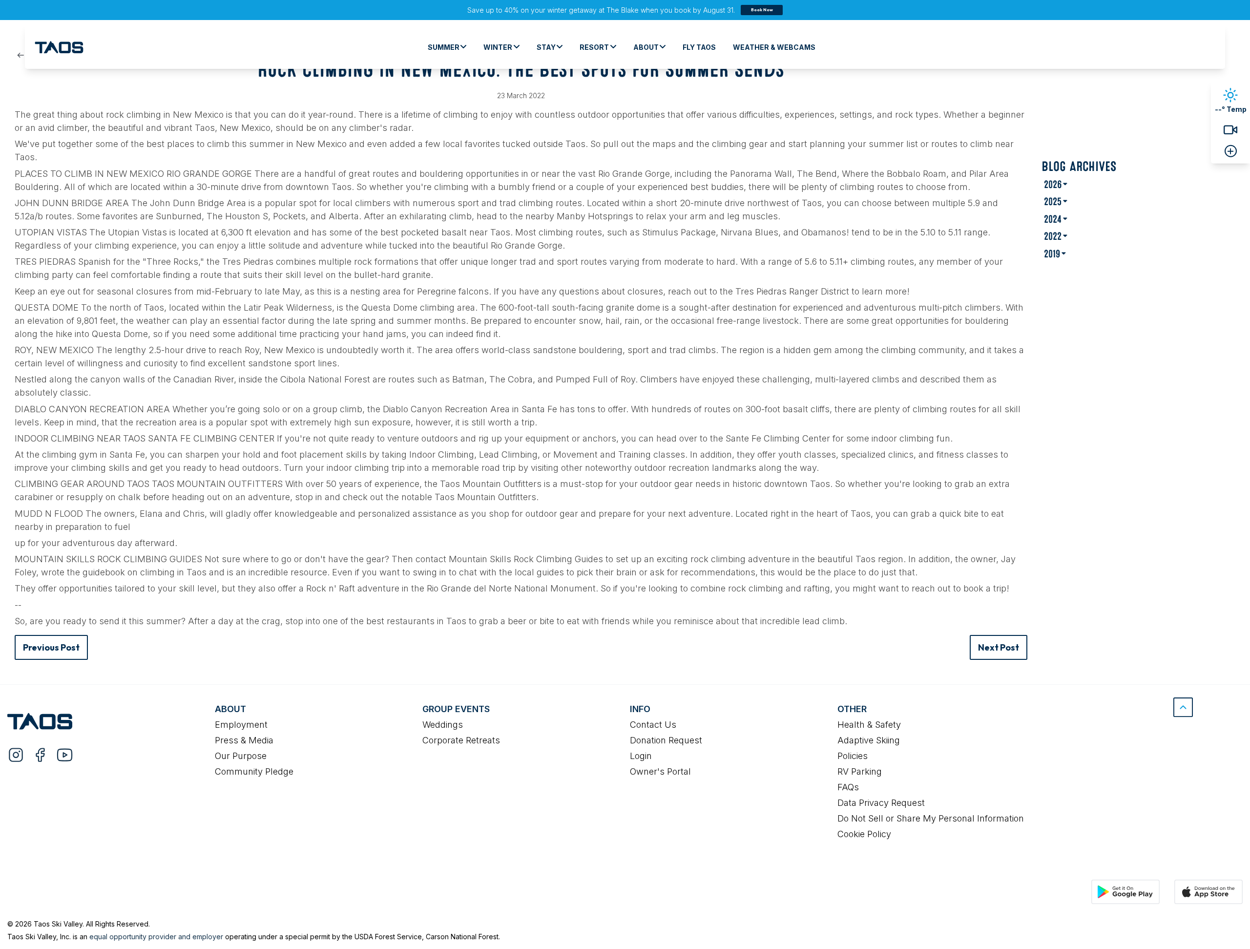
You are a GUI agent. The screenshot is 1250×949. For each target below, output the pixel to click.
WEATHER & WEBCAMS (774, 47)
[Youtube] (64, 754)
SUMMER (443, 47)
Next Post (998, 647)
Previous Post (51, 647)
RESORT (594, 47)
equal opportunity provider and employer (156, 936)
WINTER (497, 47)
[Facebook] (40, 754)
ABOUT (646, 47)
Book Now (762, 9)
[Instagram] (15, 754)
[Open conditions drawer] (1231, 151)
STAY (546, 47)
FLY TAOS (699, 47)
